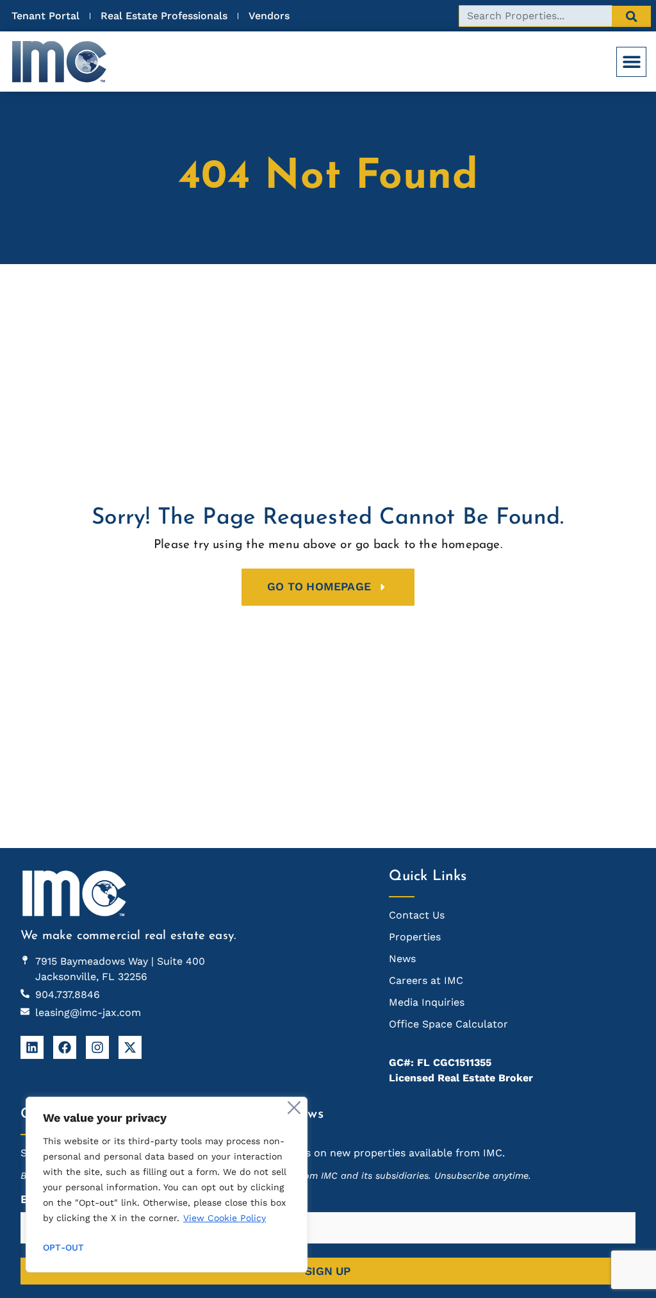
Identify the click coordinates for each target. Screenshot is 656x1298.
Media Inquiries (426, 1002)
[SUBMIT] (631, 16)
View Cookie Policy (224, 1218)
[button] (631, 62)
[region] (167, 1184)
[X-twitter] (130, 1047)
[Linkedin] (32, 1047)
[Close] (294, 1107)
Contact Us (417, 915)
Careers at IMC (426, 980)
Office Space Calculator (448, 1024)
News (402, 959)
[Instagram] (97, 1047)
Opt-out (63, 1247)
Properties (415, 937)
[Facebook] (64, 1047)
